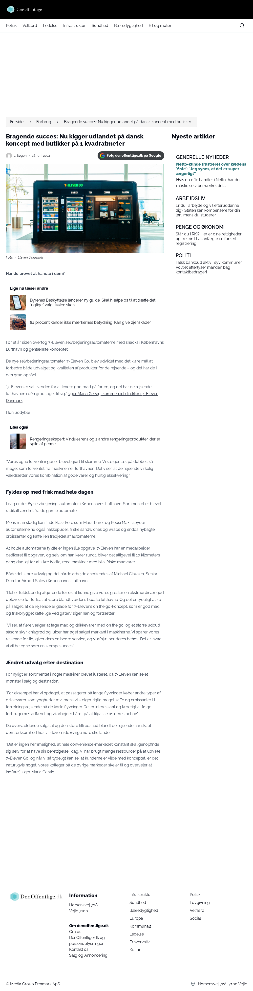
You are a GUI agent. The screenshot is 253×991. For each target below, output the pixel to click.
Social (195, 918)
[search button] (242, 26)
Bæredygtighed (128, 25)
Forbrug (43, 121)
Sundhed (100, 25)
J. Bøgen (20, 155)
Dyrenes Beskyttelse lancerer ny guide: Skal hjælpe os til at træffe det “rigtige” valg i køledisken (92, 302)
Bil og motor (160, 25)
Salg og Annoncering (88, 955)
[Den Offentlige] (126, 9)
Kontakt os (78, 949)
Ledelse (50, 25)
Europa (136, 918)
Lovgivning (200, 902)
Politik (11, 25)
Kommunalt (140, 926)
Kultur (135, 950)
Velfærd (29, 25)
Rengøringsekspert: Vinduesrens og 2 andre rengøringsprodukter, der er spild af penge (95, 441)
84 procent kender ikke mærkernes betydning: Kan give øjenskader (90, 322)
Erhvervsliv (139, 942)
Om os (75, 931)
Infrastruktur (74, 25)
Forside (16, 121)
